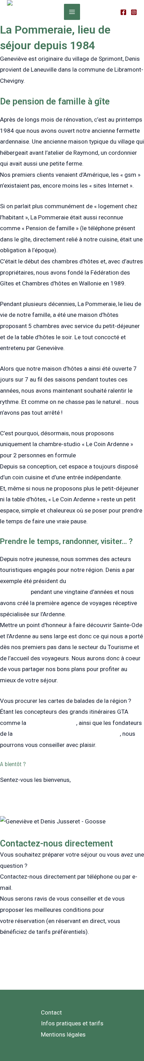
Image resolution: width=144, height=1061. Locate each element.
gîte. (83, 455)
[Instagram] (134, 12)
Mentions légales (63, 1034)
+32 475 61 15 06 (24, 952)
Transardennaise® (52, 722)
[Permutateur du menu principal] (72, 12)
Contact (51, 1012)
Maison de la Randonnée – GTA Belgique (67, 733)
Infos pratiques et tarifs (72, 1023)
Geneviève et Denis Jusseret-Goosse (48, 800)
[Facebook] (123, 12)
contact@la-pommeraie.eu (35, 963)
